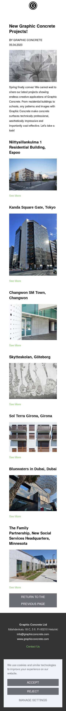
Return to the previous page (33, 600)
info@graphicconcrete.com (33, 634)
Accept (33, 682)
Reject (33, 691)
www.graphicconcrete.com (33, 639)
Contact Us (33, 646)
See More (15, 195)
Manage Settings (33, 700)
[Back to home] (33, 5)
